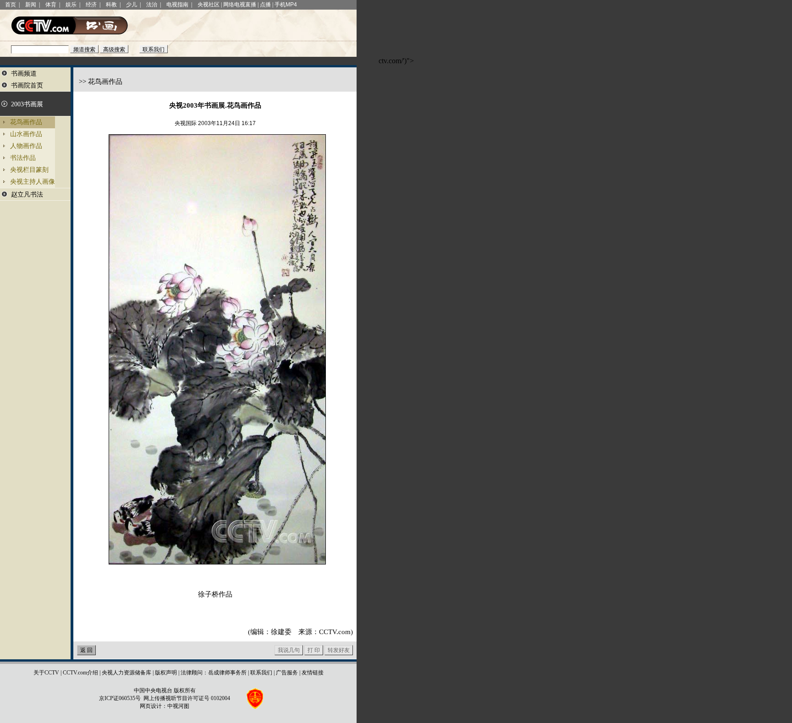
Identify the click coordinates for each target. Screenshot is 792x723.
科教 (111, 4)
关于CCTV (46, 672)
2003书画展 (27, 104)
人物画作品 (26, 145)
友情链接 (313, 672)
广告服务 (287, 672)
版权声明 (166, 672)
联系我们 (261, 672)
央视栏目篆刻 (29, 169)
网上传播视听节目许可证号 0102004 (186, 698)
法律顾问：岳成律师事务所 (214, 672)
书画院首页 (27, 85)
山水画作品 (26, 134)
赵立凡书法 (27, 194)
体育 (50, 4)
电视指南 (177, 4)
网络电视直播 (239, 4)
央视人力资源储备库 (126, 672)
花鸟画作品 (26, 122)
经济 (91, 4)
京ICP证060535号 (120, 698)
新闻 (30, 4)
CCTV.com (335, 631)
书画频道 (24, 73)
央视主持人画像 (32, 181)
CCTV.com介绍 (80, 672)
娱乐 (71, 4)
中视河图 (178, 706)
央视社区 (209, 4)
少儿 (131, 4)
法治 (151, 4)
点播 (265, 4)
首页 (10, 4)
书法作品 (23, 157)
